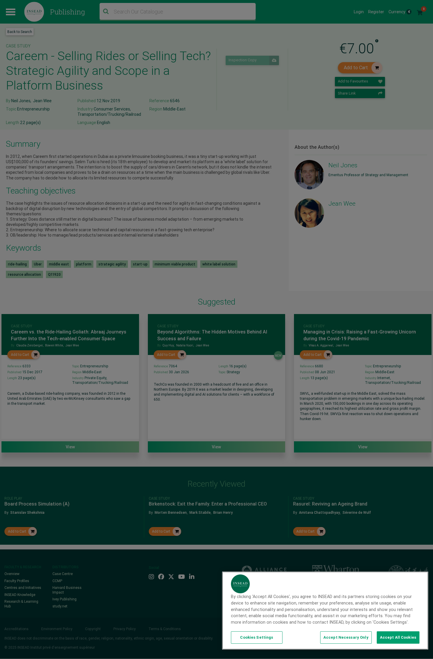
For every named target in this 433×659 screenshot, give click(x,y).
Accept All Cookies (398, 637)
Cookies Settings (256, 637)
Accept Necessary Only (345, 637)
